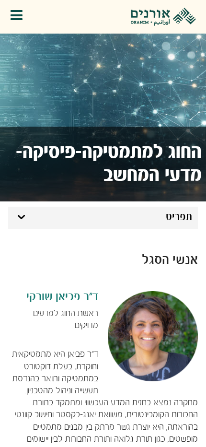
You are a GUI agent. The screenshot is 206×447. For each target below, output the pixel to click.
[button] (19, 17)
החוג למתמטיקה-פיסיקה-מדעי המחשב (109, 164)
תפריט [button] (179, 217)
